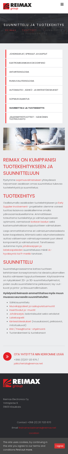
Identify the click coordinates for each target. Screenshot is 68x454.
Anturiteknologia (19, 71)
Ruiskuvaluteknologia (21, 80)
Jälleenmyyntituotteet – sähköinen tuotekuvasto (28, 118)
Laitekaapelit (16, 317)
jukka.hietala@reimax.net (28, 363)
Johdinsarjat (16, 313)
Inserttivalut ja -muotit (22, 310)
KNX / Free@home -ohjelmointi (27, 329)
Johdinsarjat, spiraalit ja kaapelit (28, 53)
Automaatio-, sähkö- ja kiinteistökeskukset (33, 89)
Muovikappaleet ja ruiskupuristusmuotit (32, 306)
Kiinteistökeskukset (20, 321)
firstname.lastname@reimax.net (37, 427)
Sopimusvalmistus (19, 98)
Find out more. (24, 449)
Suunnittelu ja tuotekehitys (26, 107)
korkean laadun (40, 221)
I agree (59, 446)
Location (34, 433)
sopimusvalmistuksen (28, 180)
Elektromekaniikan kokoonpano (27, 62)
